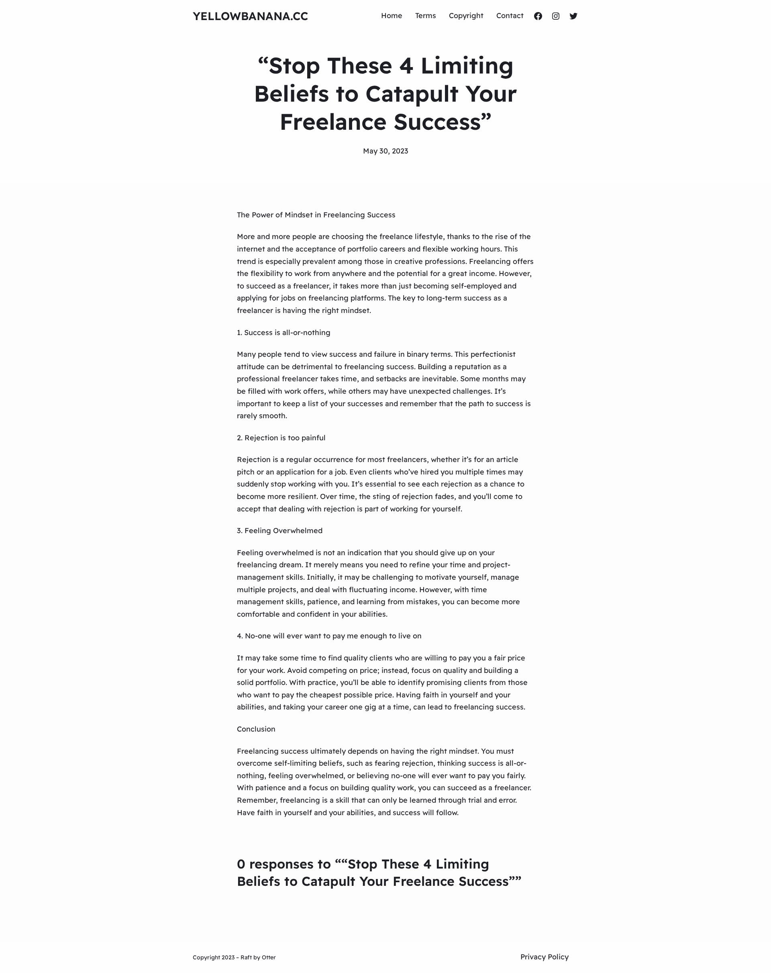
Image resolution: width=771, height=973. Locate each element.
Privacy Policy (544, 956)
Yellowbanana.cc (250, 16)
